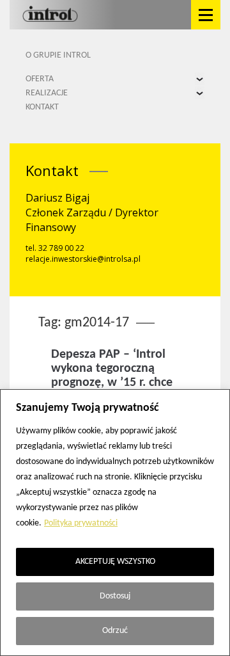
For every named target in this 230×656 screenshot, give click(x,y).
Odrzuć (115, 631)
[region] (115, 522)
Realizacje (47, 93)
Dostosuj (115, 596)
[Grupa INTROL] (50, 14)
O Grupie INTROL (58, 55)
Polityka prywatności (81, 523)
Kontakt (42, 107)
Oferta (40, 79)
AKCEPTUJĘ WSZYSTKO (115, 561)
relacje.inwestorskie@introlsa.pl (83, 258)
